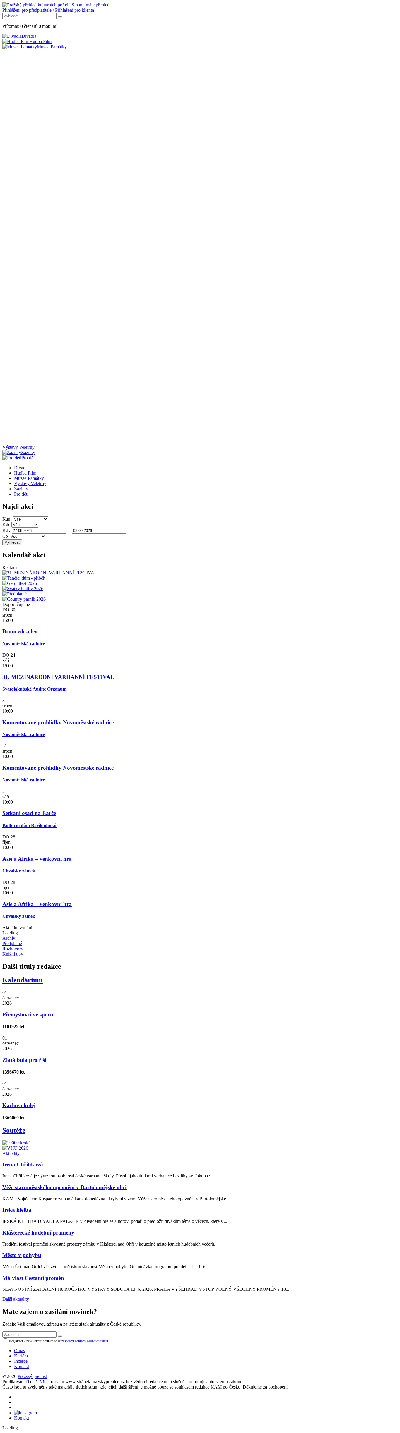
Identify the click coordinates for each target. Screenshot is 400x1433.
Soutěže (13, 1130)
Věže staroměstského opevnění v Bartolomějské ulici (64, 1187)
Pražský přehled (32, 1376)
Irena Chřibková (22, 1164)
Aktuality (11, 1153)
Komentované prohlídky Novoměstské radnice (58, 722)
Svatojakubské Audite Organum (34, 688)
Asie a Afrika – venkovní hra (37, 859)
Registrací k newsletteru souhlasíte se (58, 1341)
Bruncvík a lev (19, 631)
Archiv (8, 938)
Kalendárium (22, 980)
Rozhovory (12, 948)
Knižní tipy (12, 953)
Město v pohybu (21, 1255)
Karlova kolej (18, 1105)
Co (5, 536)
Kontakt (21, 1366)
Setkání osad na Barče (29, 813)
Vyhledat (12, 542)
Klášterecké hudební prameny (38, 1233)
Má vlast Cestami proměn (33, 1278)
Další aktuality (15, 1299)
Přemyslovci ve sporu (27, 1014)
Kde (6, 524)
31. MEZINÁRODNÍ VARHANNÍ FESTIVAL (58, 677)
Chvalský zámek (18, 870)
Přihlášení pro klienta (74, 10)
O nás (19, 1350)
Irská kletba (16, 1210)
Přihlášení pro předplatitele (27, 10)
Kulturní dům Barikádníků (29, 825)
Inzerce (21, 1361)
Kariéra (21, 1355)
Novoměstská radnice (23, 643)
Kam (6, 518)
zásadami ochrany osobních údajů (84, 1341)
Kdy (6, 530)
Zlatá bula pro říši (24, 1060)
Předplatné (12, 943)
